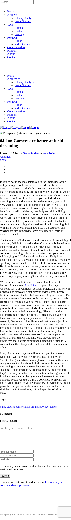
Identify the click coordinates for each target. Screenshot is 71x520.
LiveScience (32, 285)
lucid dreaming (33, 406)
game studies (7, 406)
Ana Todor (49, 153)
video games (49, 406)
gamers (19, 406)
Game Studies (31, 153)
